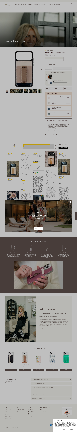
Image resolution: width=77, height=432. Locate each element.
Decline (71, 429)
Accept (64, 429)
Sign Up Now (38, 228)
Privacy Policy (66, 426)
